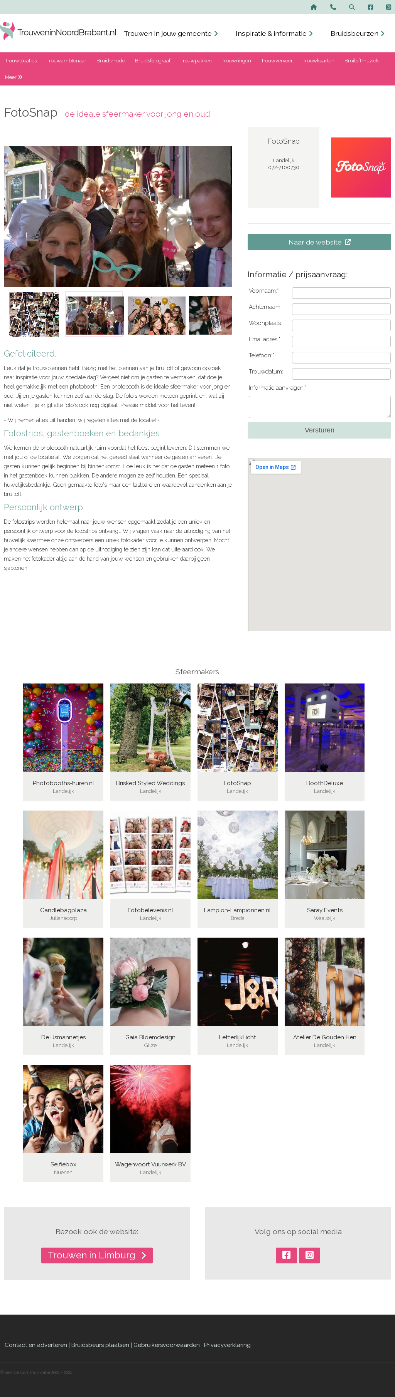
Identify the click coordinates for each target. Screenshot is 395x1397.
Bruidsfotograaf (152, 61)
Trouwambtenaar (66, 61)
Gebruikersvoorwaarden (166, 1345)
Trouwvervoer (277, 61)
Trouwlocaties (21, 61)
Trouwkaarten (318, 61)
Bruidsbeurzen (355, 33)
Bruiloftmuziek (361, 61)
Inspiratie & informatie (272, 33)
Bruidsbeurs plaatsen (100, 1345)
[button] (57, 314)
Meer (11, 77)
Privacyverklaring (227, 1345)
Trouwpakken (196, 61)
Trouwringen (236, 61)
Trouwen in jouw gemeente (168, 33)
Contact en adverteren (36, 1345)
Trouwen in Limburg (93, 1255)
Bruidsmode (110, 61)
